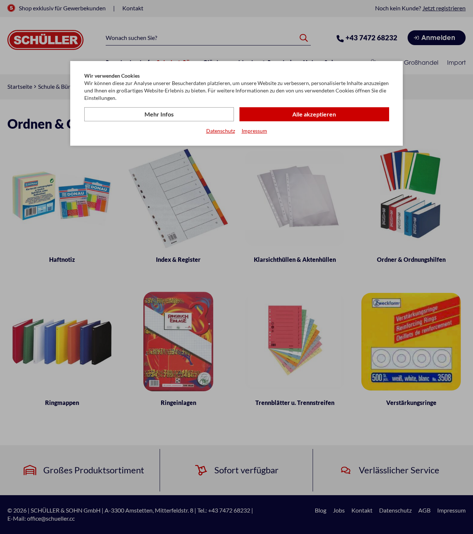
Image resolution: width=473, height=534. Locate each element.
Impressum (254, 131)
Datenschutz (220, 131)
